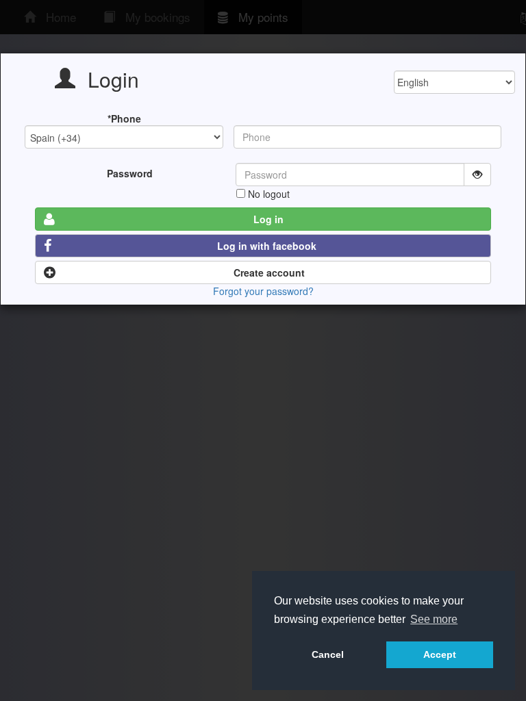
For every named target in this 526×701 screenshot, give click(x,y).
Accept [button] (439, 654)
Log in (268, 219)
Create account (269, 272)
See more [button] (434, 619)
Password (130, 173)
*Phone (124, 118)
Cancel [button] (328, 654)
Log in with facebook (266, 246)
